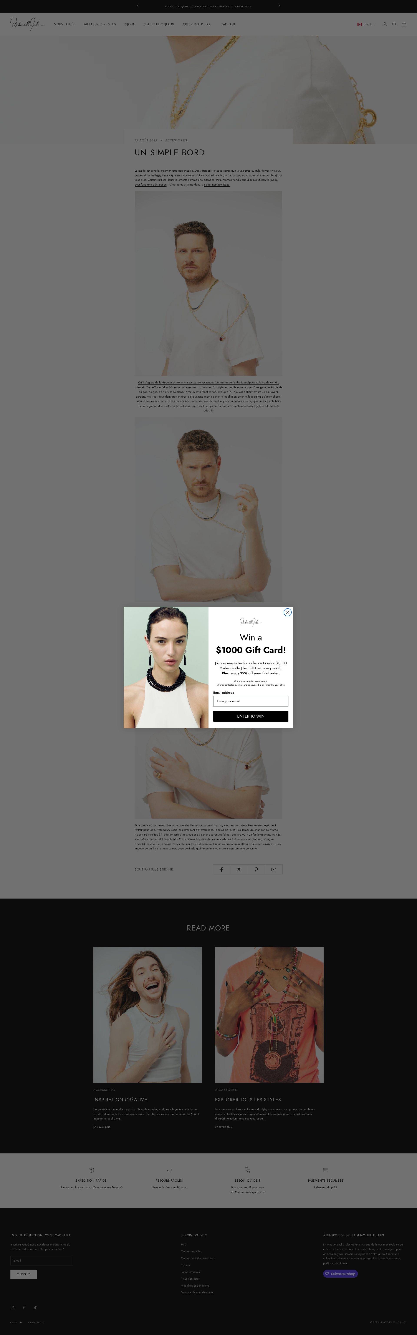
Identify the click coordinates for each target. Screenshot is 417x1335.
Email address (223, 692)
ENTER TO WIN (251, 716)
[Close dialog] (287, 612)
